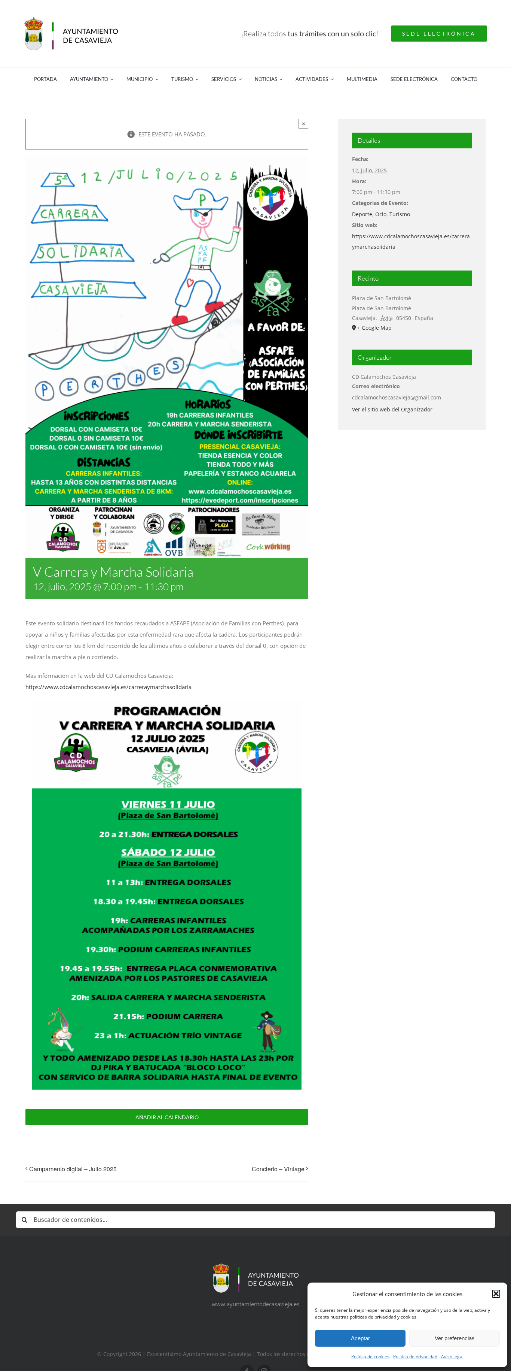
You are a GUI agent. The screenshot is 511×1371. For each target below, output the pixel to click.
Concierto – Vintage (278, 1169)
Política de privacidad (415, 1356)
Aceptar (360, 1338)
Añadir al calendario (167, 1117)
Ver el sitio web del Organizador (392, 409)
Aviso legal (452, 1356)
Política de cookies (370, 1356)
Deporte (362, 214)
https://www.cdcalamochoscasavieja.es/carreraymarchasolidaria (108, 687)
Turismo (399, 214)
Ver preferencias (455, 1338)
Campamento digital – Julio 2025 (73, 1169)
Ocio (380, 214)
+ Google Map (374, 327)
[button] (496, 1294)
